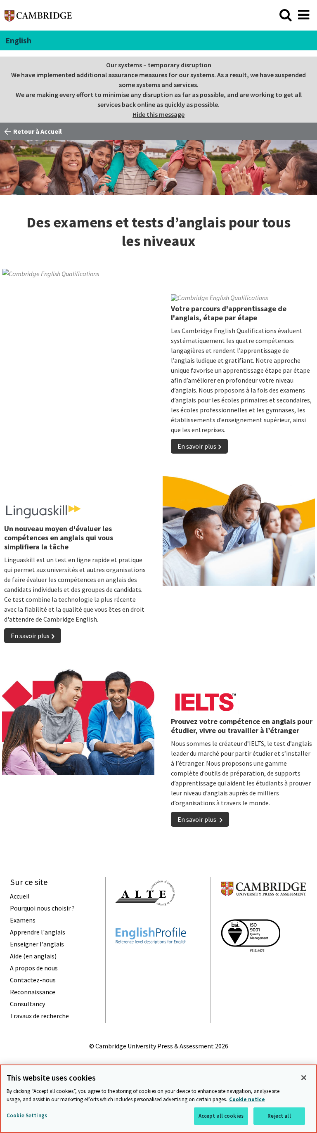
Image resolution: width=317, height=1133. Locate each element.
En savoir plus (196, 446)
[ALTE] (145, 920)
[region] (158, 1098)
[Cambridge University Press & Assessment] (263, 912)
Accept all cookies (221, 1115)
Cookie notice (247, 1099)
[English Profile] (151, 959)
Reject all (279, 1115)
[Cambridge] (38, 18)
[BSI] (250, 967)
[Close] (304, 1078)
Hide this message (158, 114)
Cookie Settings (27, 1115)
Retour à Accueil (37, 131)
